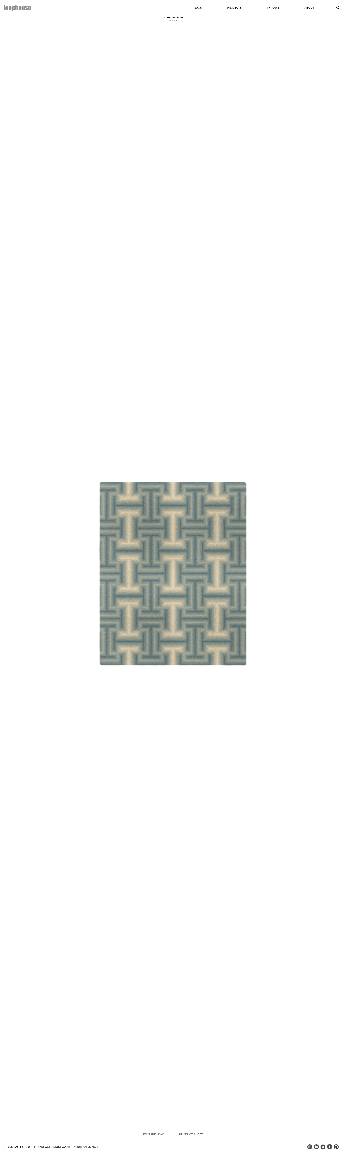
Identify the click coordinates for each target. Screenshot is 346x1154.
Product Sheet (191, 1134)
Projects (234, 7)
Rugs (198, 7)
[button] (198, 8)
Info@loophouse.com (51, 1146)
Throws (273, 7)
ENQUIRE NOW (153, 1134)
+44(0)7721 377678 (85, 1146)
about (309, 7)
